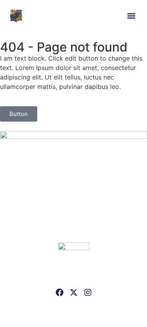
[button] (131, 15)
